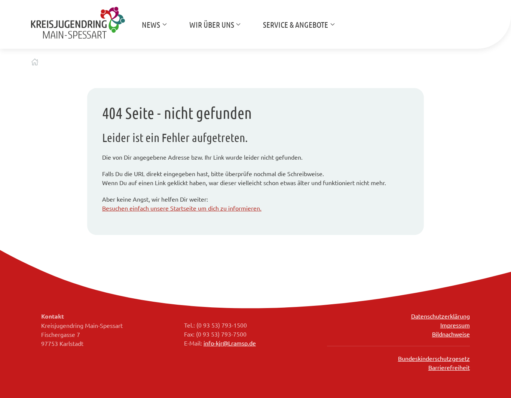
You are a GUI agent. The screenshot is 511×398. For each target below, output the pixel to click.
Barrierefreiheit (449, 367)
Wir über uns (211, 24)
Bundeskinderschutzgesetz (434, 358)
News (151, 24)
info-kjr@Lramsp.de (230, 343)
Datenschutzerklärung (440, 316)
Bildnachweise (451, 334)
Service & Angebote (295, 24)
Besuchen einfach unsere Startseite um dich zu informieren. (181, 208)
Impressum (455, 325)
